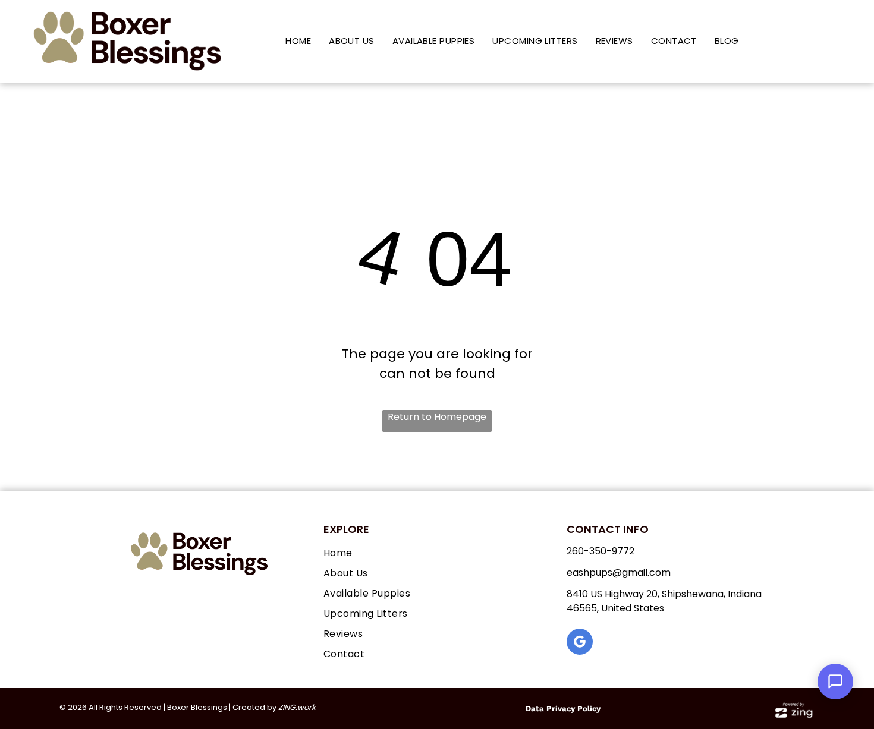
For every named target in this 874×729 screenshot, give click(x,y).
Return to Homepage (437, 417)
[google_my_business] (580, 643)
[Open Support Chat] (835, 681)
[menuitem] (298, 41)
